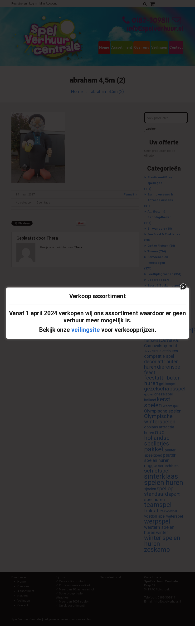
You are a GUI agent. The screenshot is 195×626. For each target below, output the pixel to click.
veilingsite (85, 329)
